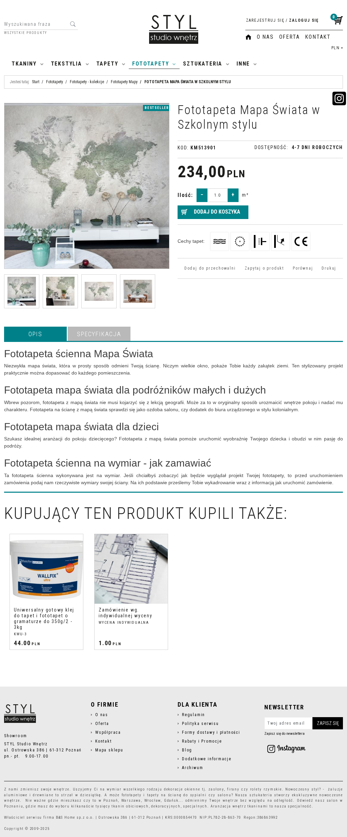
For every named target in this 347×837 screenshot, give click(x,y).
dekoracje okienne (182, 789)
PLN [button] (335, 48)
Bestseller (157, 108)
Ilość (185, 195)
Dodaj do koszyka (217, 211)
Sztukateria (202, 63)
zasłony (216, 789)
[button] (35, 334)
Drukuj (329, 268)
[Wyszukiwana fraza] (72, 24)
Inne (243, 63)
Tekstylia (66, 63)
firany (233, 789)
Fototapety (150, 63)
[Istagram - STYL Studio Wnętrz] (286, 748)
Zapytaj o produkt (264, 268)
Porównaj (303, 268)
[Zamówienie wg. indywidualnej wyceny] (131, 569)
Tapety (107, 63)
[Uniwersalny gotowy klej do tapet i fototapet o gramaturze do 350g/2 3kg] (46, 569)
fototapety (132, 795)
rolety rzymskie (266, 789)
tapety (153, 795)
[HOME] (248, 37)
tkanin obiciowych (129, 806)
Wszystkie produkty (25, 33)
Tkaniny (24, 63)
